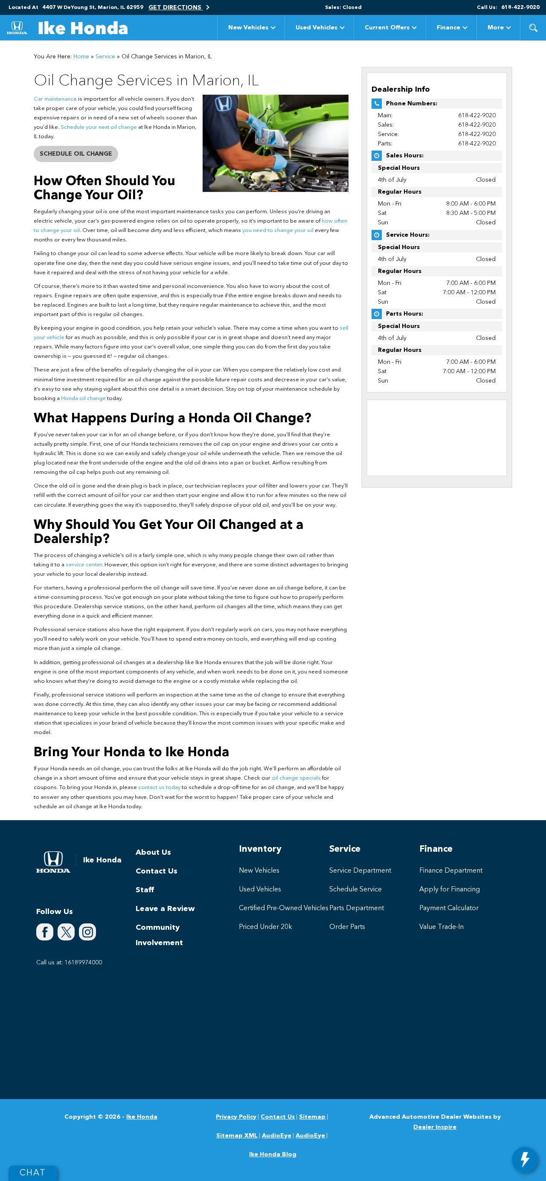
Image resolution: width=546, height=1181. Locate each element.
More (495, 29)
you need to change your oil (278, 230)
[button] (533, 28)
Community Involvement (159, 935)
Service (105, 57)
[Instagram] (87, 931)
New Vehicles (248, 28)
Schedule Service (355, 889)
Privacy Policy (236, 1117)
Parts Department (356, 908)
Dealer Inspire (434, 1127)
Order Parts (347, 927)
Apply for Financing (449, 889)
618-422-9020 (477, 116)
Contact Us (156, 871)
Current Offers (387, 28)
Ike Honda (141, 1117)
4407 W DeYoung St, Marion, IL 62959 (92, 7)
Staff (145, 890)
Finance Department (450, 871)
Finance (448, 28)
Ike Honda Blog (272, 1155)
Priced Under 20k (265, 927)
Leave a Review (165, 909)
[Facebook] (44, 931)
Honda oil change (83, 398)
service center (84, 565)
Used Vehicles (316, 28)
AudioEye (276, 1136)
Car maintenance (55, 99)
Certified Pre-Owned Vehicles (283, 908)
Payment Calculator (449, 908)
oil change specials (296, 778)
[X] (66, 931)
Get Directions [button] (175, 8)
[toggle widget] (524, 1159)
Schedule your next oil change (99, 127)
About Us (153, 852)
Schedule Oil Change (76, 154)
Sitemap (312, 1117)
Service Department (360, 871)
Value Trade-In (441, 927)
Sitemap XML (237, 1136)
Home (81, 57)
